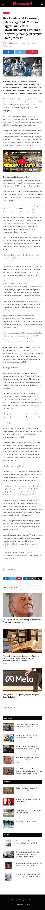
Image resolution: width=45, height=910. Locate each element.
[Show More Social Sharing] (40, 52)
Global (6, 13)
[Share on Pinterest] (32, 52)
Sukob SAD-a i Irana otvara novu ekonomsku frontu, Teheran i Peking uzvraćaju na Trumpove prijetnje (27, 748)
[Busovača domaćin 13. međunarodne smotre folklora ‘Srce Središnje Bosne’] (8, 843)
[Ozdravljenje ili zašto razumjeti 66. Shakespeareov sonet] (8, 790)
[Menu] (3, 3)
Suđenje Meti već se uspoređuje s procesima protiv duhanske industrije (21, 695)
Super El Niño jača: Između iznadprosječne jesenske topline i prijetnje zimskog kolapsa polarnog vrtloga (29, 771)
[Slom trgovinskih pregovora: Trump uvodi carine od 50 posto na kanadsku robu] (22, 604)
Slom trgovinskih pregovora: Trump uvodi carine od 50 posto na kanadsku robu (22, 620)
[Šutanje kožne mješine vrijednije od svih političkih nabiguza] (8, 813)
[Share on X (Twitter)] (20, 52)
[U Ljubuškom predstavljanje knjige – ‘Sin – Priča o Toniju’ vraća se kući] (8, 865)
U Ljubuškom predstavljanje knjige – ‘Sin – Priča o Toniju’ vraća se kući (29, 864)
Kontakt (28, 904)
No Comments (33, 43)
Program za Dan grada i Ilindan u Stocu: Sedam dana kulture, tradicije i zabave (28, 875)
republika (13, 43)
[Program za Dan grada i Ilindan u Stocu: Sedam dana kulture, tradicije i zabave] (8, 876)
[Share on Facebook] (8, 52)
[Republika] (22, 3)
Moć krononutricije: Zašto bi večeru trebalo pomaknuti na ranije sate (27, 736)
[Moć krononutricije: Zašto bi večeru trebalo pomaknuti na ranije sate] (8, 738)
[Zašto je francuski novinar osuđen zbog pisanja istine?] (8, 801)
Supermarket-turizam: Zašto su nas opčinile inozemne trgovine (27, 725)
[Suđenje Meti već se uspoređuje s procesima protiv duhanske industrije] (22, 680)
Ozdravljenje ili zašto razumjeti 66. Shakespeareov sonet (27, 789)
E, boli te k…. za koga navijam (26, 821)
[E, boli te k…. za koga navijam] (8, 824)
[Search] (42, 3)
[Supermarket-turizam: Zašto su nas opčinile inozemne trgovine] (8, 726)
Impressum (20, 904)
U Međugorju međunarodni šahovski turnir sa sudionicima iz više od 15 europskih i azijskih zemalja (27, 854)
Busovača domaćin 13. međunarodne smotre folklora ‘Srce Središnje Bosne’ (28, 842)
